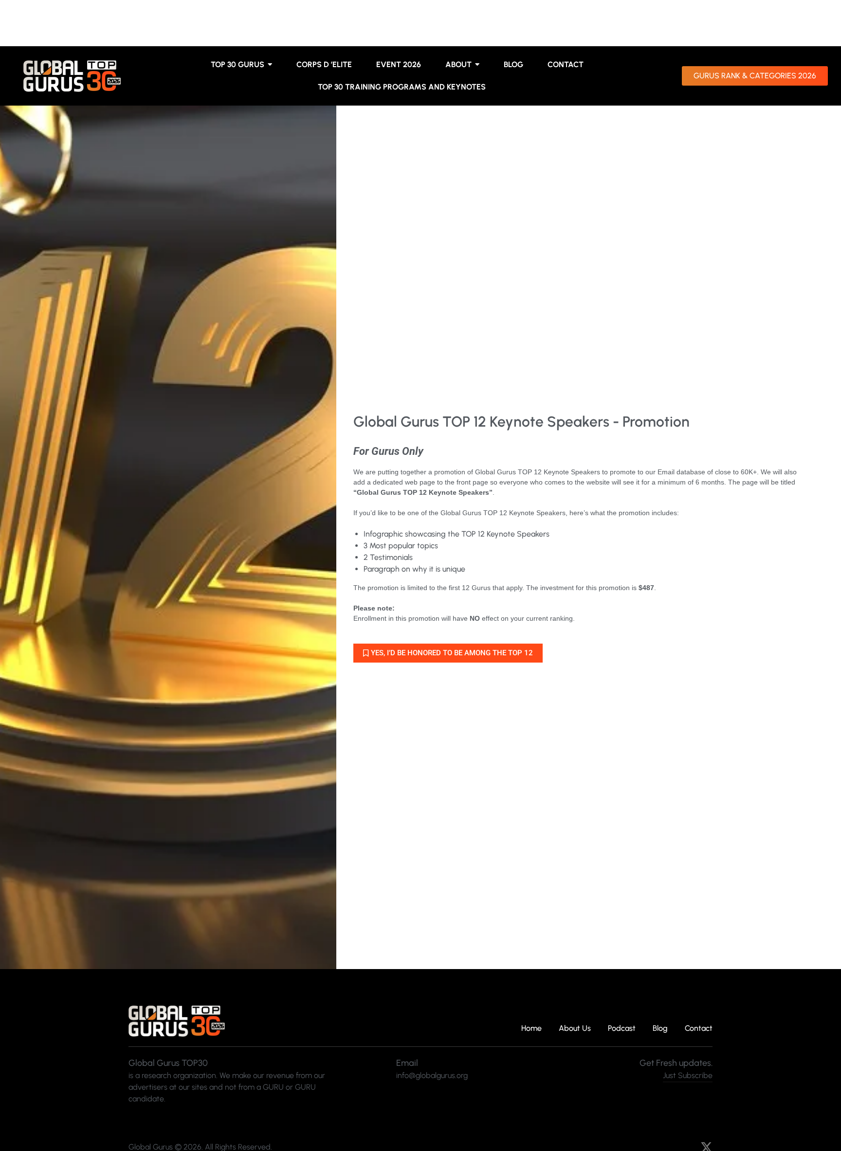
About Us (575, 1028)
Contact (699, 1028)
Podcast (622, 1028)
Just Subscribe (688, 1075)
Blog (660, 1028)
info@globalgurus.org (432, 1075)
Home (531, 1028)
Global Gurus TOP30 (168, 1063)
